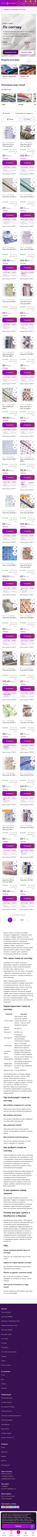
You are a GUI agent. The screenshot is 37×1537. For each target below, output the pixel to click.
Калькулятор (5, 1429)
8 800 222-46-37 (6, 1474)
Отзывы (3, 1384)
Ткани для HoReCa (6, 1330)
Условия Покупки (6, 1411)
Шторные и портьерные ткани (10, 1321)
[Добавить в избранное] (15, 128)
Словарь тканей (6, 1433)
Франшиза (4, 1452)
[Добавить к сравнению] (15, 132)
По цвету (4, 1343)
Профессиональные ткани (9, 1325)
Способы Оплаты (6, 1402)
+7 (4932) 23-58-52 (7, 1476)
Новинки (4, 1356)
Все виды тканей (6, 89)
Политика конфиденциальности (11, 1415)
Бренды (3, 1456)
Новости (3, 1461)
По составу (4, 1339)
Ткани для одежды (7, 1316)
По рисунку (4, 1347)
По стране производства (8, 1352)
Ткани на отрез (5, 1365)
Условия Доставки (6, 1398)
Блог (2, 1379)
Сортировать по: (25, 113)
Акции (3, 1361)
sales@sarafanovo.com (8, 1479)
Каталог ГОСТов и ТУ (7, 1438)
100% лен (16, 1202)
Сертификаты (5, 1424)
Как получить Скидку (7, 1407)
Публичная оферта (7, 1420)
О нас (3, 1375)
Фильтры (7, 113)
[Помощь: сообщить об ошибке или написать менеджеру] (32, 1526)
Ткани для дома (6, 1312)
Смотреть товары (26, 52)
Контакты (4, 1388)
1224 (22, 920)
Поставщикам (5, 1465)
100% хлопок (8, 1202)
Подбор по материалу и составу (21, 1200)
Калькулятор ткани (10, 52)
